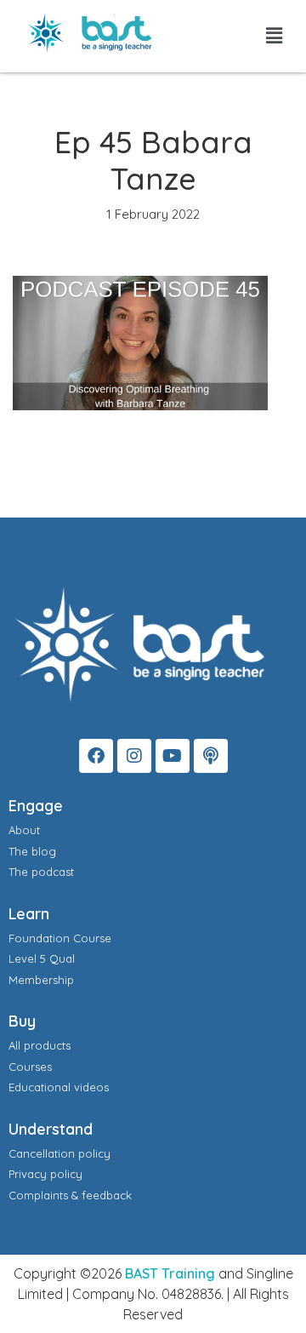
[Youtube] (173, 756)
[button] (274, 36)
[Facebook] (96, 756)
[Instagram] (134, 756)
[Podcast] (211, 756)
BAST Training (170, 1273)
